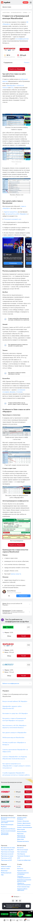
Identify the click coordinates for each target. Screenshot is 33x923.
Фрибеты (4, 826)
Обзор (9, 636)
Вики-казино (21, 829)
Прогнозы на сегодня (7, 852)
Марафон (25, 12)
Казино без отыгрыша (23, 825)
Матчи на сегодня (22, 849)
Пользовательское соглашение (23, 873)
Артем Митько (11, 591)
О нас (19, 866)
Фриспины (20, 833)
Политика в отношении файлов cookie (24, 880)
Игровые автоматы (23, 841)
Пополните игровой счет (12, 219)
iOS (12, 87)
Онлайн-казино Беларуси (21, 818)
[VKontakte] (20, 900)
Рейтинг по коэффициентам (10, 683)
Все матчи (20, 847)
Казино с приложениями (24, 827)
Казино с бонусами (23, 821)
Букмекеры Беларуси (16, 12)
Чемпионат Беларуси (23, 856)
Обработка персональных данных (24, 883)
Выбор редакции (6, 873)
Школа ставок (6, 12)
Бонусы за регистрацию (8, 831)
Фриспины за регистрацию (21, 836)
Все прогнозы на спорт (8, 847)
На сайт (23, 675)
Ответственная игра (23, 886)
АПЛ (18, 858)
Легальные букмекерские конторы (11, 782)
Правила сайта (21, 870)
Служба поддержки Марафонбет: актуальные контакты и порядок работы (13, 612)
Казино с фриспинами (23, 823)
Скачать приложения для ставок (7, 821)
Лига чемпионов (22, 852)
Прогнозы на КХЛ (6, 858)
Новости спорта (6, 866)
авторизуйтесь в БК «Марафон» (16, 214)
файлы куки (15, 907)
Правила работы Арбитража (22, 889)
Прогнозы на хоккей (7, 854)
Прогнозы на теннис (7, 856)
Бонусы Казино (21, 831)
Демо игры (20, 839)
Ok (27, 906)
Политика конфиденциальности (23, 876)
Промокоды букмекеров (4, 833)
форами (12, 392)
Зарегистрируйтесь (11, 212)
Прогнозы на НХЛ (6, 860)
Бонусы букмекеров (7, 824)
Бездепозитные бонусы (8, 829)
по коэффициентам (22, 39)
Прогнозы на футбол (7, 849)
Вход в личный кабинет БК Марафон (12, 604)
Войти (25, 2)
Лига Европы (21, 854)
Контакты (20, 868)
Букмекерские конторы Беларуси (8, 818)
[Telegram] (16, 900)
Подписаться (23, 596)
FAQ (2, 875)
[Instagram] (13, 900)
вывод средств (16, 574)
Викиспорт (4, 870)
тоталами (19, 392)
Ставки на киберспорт (24, 860)
